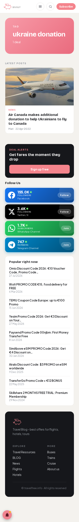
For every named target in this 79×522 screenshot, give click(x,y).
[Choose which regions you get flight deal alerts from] (7, 514)
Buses (51, 452)
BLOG (17, 458)
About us (53, 469)
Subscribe (66, 6)
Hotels (17, 475)
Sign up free (40, 169)
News (16, 463)
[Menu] (40, 6)
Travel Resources (24, 452)
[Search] (50, 6)
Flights (17, 469)
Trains (51, 458)
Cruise (51, 463)
